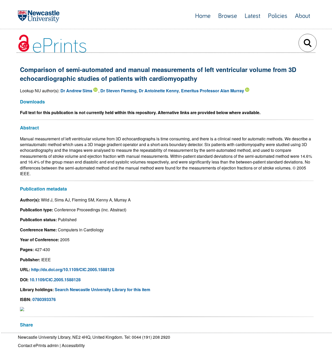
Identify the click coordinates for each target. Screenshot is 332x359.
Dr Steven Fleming (118, 91)
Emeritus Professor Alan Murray (212, 91)
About (302, 16)
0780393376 (44, 299)
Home (203, 16)
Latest (252, 16)
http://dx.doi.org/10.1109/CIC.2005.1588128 (72, 269)
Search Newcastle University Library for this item (102, 289)
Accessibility (73, 345)
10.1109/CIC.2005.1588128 (55, 280)
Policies (277, 16)
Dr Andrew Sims (76, 91)
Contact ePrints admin (38, 345)
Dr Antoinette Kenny (159, 91)
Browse (227, 16)
